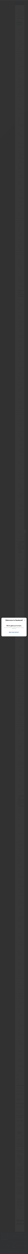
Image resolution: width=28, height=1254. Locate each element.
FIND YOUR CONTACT (14, 632)
